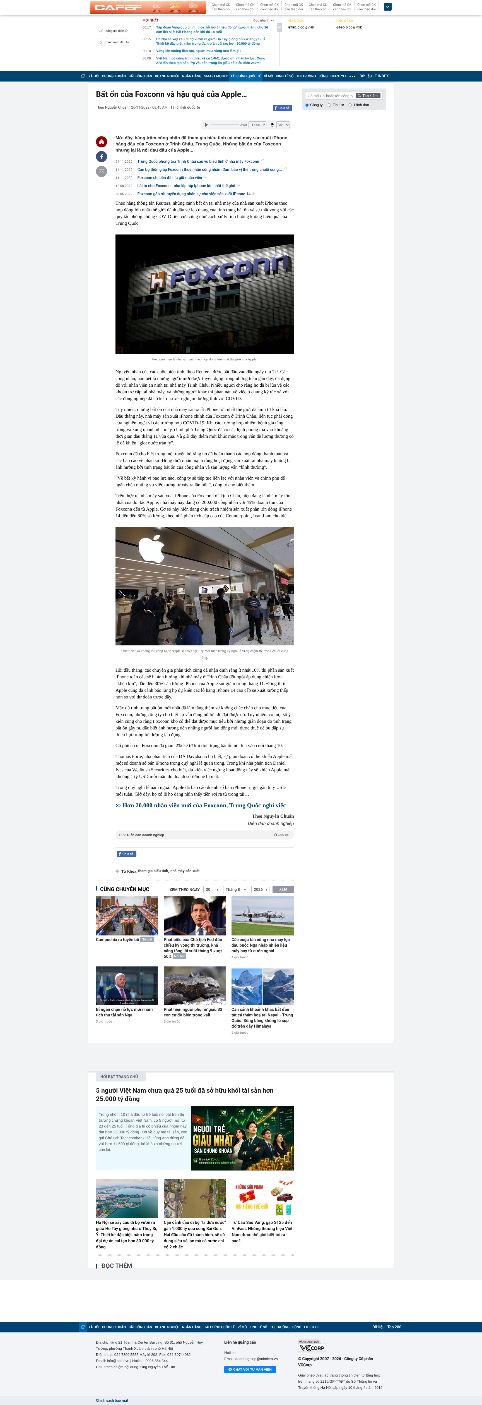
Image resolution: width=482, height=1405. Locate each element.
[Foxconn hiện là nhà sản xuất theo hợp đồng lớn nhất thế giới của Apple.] (204, 294)
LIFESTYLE (339, 76)
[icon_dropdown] (388, 7)
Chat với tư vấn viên (252, 1370)
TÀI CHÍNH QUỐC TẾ (245, 76)
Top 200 (394, 1327)
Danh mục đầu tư (117, 42)
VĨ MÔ (268, 76)
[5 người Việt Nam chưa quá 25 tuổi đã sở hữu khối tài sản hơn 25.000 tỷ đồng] (242, 1138)
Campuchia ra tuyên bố (117, 939)
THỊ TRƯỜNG (306, 76)
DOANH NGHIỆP (167, 76)
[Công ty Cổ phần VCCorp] (342, 1346)
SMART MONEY (216, 76)
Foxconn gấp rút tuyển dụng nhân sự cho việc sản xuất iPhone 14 (194, 194)
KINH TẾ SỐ (284, 76)
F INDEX (382, 76)
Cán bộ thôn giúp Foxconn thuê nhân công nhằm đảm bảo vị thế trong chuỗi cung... (210, 169)
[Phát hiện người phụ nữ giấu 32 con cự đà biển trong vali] (195, 985)
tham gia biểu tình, (153, 871)
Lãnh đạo (361, 105)
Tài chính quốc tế (185, 107)
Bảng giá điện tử (116, 31)
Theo (204, 835)
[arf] (204, 841)
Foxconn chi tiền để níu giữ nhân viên (170, 178)
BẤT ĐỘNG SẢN (140, 76)
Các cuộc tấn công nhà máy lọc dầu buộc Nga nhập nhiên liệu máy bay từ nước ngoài (261, 945)
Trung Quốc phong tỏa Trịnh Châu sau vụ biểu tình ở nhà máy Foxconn (198, 161)
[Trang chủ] (83, 76)
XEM (283, 889)
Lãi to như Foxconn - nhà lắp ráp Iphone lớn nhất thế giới (186, 186)
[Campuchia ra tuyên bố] (127, 915)
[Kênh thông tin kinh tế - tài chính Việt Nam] (148, 7)
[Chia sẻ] (101, 156)
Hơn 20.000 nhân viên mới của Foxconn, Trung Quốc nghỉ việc (204, 805)
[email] (101, 171)
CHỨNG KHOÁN (114, 76)
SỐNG (323, 76)
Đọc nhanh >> (263, 20)
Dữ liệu (366, 76)
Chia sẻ (284, 108)
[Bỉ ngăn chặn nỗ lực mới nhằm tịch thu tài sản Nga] (127, 985)
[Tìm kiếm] (368, 95)
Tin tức (338, 105)
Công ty (316, 105)
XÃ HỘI (93, 76)
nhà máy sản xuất (185, 871)
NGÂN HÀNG (192, 76)
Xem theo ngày (185, 890)
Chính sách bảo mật (112, 1401)
